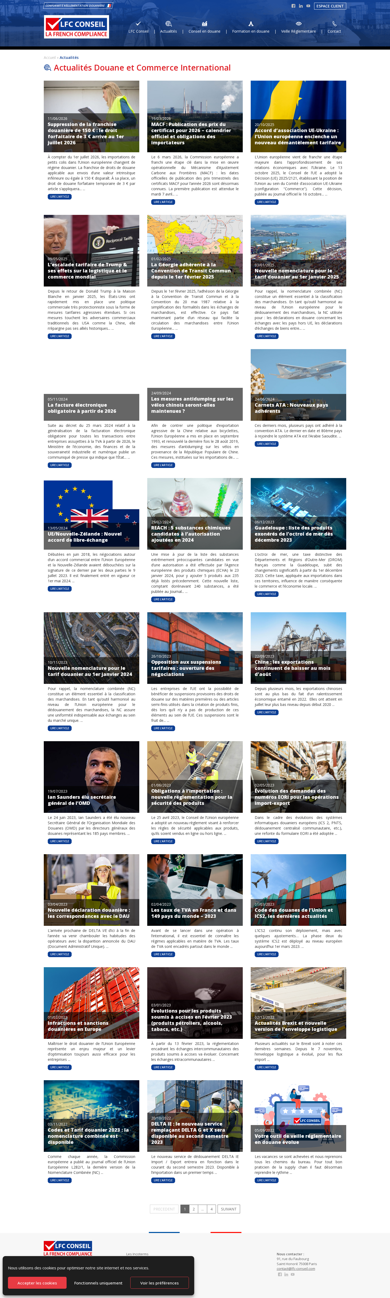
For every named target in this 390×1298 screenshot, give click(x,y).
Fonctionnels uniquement (98, 1283)
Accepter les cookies (37, 1283)
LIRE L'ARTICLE (59, 196)
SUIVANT (229, 1209)
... (202, 1209)
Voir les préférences (159, 1283)
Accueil (50, 57)
